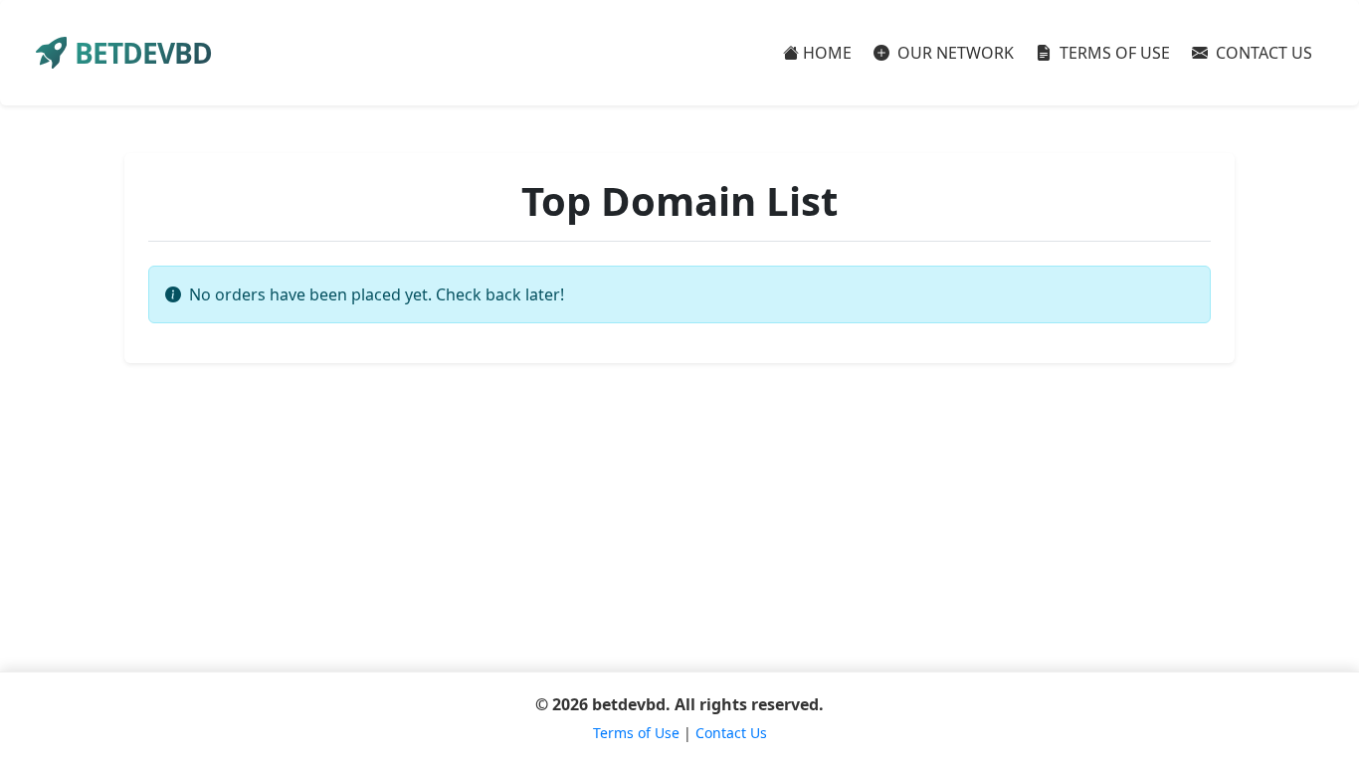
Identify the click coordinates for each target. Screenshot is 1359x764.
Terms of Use (636, 732)
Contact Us (731, 732)
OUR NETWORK (953, 53)
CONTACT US (1262, 53)
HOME (827, 53)
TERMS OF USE (1113, 53)
